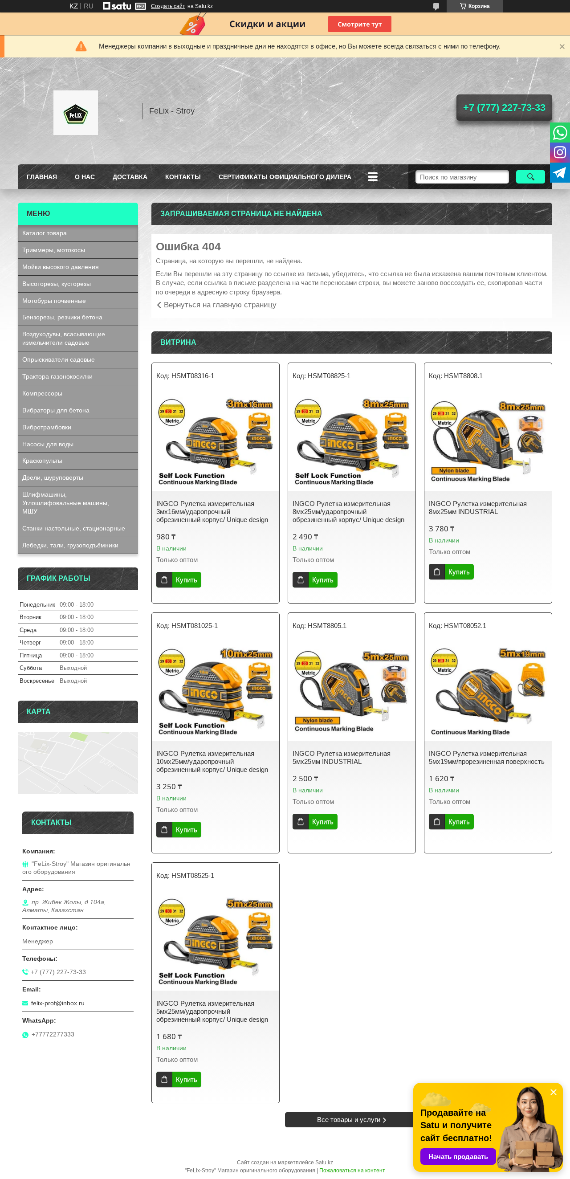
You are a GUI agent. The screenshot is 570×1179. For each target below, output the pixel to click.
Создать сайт (168, 6)
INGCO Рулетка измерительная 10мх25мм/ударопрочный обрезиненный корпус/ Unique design (212, 761)
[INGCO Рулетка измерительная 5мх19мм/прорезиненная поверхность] (488, 692)
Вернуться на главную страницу (220, 305)
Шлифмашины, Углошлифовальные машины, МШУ (65, 503)
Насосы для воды (47, 444)
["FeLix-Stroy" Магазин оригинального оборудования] (76, 111)
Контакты (183, 176)
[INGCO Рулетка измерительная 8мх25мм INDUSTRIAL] (488, 442)
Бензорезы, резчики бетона (62, 317)
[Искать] (530, 177)
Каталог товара (44, 233)
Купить (186, 579)
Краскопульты (42, 460)
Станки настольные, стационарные (73, 528)
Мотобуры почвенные (54, 300)
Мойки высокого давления (60, 266)
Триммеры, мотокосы (53, 249)
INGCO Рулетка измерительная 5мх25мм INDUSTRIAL (342, 757)
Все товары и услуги (348, 1119)
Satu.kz (324, 1162)
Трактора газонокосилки (57, 376)
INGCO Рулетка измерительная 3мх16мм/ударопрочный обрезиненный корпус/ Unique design (212, 511)
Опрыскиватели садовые (58, 359)
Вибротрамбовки (46, 427)
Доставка (130, 176)
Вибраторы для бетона (56, 410)
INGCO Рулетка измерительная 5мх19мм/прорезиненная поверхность (487, 757)
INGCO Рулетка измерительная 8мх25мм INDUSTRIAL (478, 507)
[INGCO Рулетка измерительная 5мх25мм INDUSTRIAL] (352, 692)
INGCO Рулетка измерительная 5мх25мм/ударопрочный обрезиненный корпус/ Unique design (212, 1011)
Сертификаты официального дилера (285, 176)
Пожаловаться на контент (352, 1170)
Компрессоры (42, 393)
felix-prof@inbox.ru (58, 1003)
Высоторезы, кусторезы (56, 283)
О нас (85, 176)
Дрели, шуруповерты (52, 477)
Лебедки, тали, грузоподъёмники (70, 545)
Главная (42, 176)
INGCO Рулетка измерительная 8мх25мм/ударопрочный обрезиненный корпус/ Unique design (348, 511)
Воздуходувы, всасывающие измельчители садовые (63, 338)
